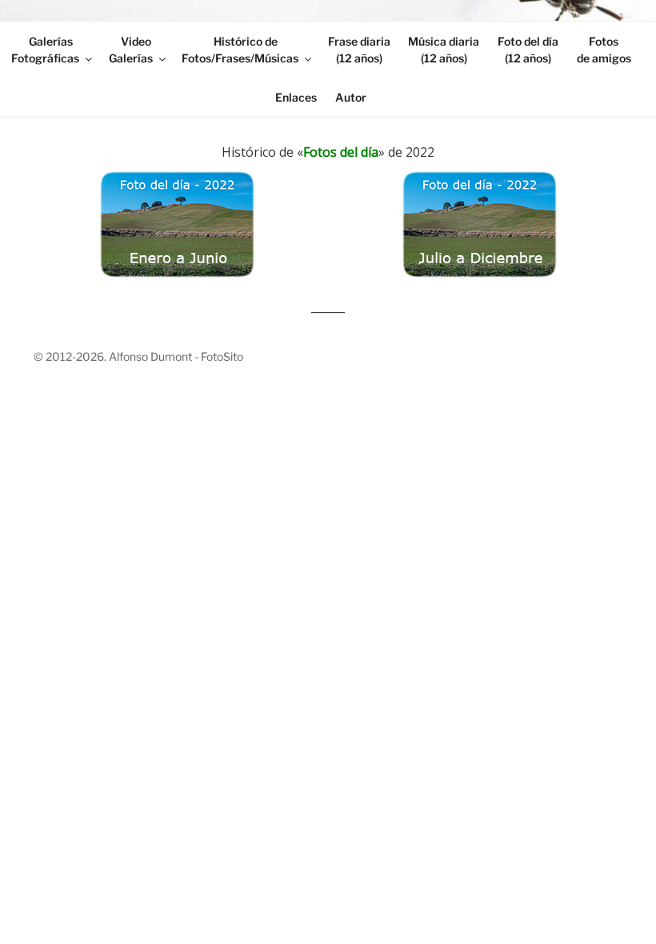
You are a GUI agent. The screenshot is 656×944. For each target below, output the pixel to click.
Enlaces (296, 97)
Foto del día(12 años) (528, 49)
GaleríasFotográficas (45, 49)
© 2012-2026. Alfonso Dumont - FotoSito (138, 356)
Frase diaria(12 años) (359, 49)
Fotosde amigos (604, 49)
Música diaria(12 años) (443, 49)
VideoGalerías (131, 49)
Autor (350, 97)
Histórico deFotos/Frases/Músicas (240, 49)
